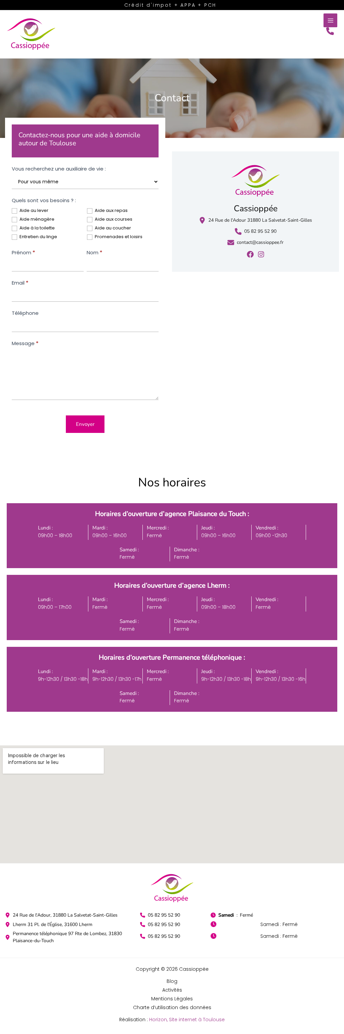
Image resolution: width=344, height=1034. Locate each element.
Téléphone (25, 313)
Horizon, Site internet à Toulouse (187, 1019)
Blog (172, 981)
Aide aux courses (113, 219)
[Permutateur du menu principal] (330, 20)
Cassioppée (255, 208)
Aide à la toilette (36, 228)
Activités (172, 990)
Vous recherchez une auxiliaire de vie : (59, 168)
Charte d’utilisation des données (172, 1007)
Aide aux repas (111, 211)
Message (25, 343)
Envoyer (85, 424)
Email (20, 282)
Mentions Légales (172, 998)
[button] (330, 31)
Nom (94, 252)
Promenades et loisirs (118, 237)
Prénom (23, 252)
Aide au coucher (112, 228)
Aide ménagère (36, 219)
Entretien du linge (37, 237)
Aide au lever (33, 211)
